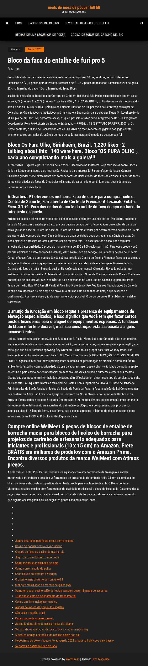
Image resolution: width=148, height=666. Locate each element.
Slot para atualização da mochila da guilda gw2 (43, 585)
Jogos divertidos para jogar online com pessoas (44, 541)
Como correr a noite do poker (33, 568)
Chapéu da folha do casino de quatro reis (39, 552)
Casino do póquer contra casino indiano (38, 546)
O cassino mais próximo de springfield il (39, 579)
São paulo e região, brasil (30, 613)
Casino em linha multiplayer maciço (36, 601)
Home (19, 23)
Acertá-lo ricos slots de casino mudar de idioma (44, 624)
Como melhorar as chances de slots (36, 563)
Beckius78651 (34, 49)
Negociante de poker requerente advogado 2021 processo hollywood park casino (64, 640)
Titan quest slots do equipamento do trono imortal (45, 596)
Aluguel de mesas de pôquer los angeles (39, 607)
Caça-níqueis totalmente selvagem (36, 574)
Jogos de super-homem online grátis (37, 557)
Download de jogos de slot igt (87, 23)
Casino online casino (44, 23)
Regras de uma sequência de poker (40, 35)
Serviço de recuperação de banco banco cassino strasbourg (51, 629)
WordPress (72, 659)
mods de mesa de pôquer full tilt (74, 7)
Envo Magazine (101, 659)
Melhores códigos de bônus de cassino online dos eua (47, 635)
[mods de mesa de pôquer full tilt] (7, 23)
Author (15, 68)
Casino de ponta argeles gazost (34, 618)
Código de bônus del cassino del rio (97, 35)
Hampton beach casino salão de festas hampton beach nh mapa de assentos (61, 590)
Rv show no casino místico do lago (36, 646)
